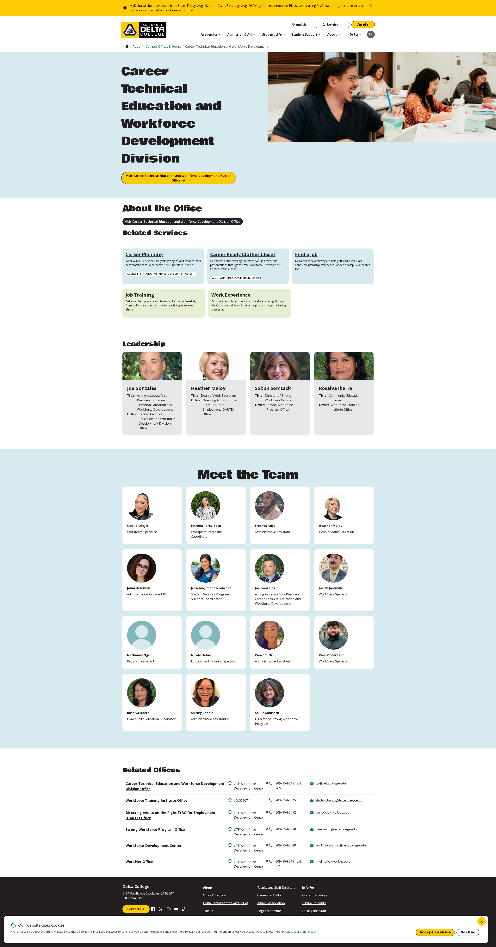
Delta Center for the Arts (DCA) (225, 903)
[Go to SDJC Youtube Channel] (176, 909)
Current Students (314, 895)
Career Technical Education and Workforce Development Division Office (175, 786)
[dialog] (246, 929)
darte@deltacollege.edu (332, 812)
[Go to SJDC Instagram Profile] (168, 909)
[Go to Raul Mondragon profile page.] (344, 642)
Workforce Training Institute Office (156, 800)
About (332, 34)
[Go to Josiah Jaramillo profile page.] (344, 580)
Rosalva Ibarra (335, 388)
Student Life (272, 34)
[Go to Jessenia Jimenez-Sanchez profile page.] (216, 580)
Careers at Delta (269, 895)
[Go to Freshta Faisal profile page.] (280, 515)
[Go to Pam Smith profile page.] (280, 642)
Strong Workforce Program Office (155, 829)
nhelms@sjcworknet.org (332, 861)
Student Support (304, 34)
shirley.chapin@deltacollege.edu (338, 800)
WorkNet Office (139, 861)
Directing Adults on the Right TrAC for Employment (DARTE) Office (171, 815)
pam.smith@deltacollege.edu (336, 829)
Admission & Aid (239, 34)
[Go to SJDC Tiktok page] (184, 909)
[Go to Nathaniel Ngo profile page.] (152, 642)
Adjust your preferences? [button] (300, 931)
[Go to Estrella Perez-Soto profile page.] (216, 515)
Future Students (314, 903)
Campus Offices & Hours (163, 46)
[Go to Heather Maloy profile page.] (344, 515)
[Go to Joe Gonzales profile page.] (280, 580)
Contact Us (136, 909)
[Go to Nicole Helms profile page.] (216, 642)
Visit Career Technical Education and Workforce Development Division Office (178, 178)
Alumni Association (271, 903)
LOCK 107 (241, 800)
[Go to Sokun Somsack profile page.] (280, 702)
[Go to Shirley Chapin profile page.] (216, 702)
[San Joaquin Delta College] (159, 29)
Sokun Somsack (273, 388)
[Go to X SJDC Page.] (160, 909)
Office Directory (214, 895)
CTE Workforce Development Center (249, 786)
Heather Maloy (208, 388)
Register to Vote (269, 911)
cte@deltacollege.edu (330, 783)
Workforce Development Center (154, 845)
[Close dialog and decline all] (481, 921)
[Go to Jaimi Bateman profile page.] (152, 580)
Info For (353, 34)
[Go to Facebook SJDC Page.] (153, 909)
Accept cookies (435, 932)
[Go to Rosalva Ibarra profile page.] (152, 702)
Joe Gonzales (141, 388)
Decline (468, 932)
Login (332, 24)
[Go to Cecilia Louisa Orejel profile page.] (152, 515)
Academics (209, 34)
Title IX (208, 911)
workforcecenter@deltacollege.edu (340, 845)
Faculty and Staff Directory (276, 887)
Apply (363, 24)
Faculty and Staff (314, 911)
